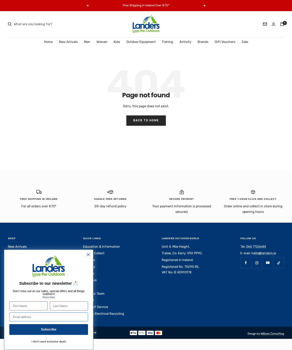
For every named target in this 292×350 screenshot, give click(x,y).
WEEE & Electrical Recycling (103, 314)
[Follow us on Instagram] (256, 262)
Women (102, 42)
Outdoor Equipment (141, 42)
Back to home (146, 120)
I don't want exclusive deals (49, 341)
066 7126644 (256, 247)
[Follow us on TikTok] (278, 262)
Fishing (167, 42)
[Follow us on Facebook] (245, 262)
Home (48, 42)
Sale (245, 42)
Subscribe (48, 329)
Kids (117, 42)
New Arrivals (68, 42)
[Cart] (282, 24)
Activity (185, 42)
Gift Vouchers (225, 42)
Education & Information (101, 247)
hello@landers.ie (263, 253)
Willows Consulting (272, 333)
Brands (203, 42)
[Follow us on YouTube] (267, 262)
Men (87, 42)
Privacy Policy (49, 297)
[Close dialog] (88, 254)
